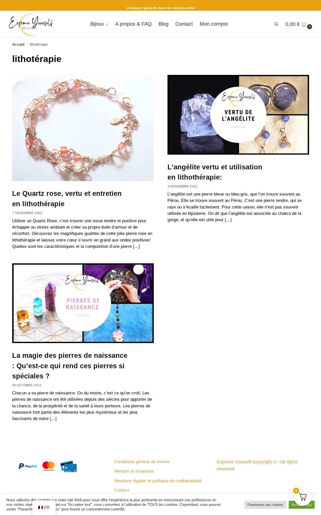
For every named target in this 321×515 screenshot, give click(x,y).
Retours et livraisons (134, 471)
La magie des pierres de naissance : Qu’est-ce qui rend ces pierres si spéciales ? (69, 366)
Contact (121, 490)
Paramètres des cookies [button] (265, 505)
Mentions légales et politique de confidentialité (157, 480)
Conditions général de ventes (142, 461)
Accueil (18, 44)
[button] (299, 24)
